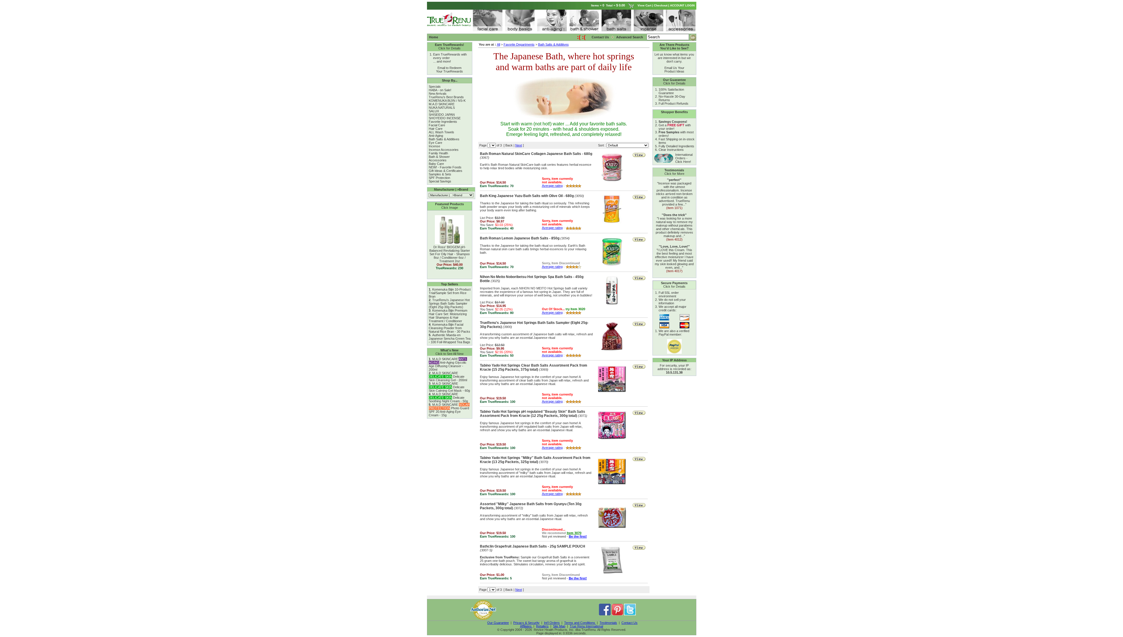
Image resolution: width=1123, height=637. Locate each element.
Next (518, 145)
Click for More (674, 173)
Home (433, 37)
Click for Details (449, 48)
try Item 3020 (575, 309)
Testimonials (608, 622)
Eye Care (435, 142)
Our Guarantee (498, 622)
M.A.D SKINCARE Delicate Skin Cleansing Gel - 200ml (448, 376)
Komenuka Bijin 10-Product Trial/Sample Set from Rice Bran (450, 293)
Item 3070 (574, 533)
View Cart (644, 5)
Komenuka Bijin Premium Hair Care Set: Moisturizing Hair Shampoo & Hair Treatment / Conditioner (448, 316)
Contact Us (600, 37)
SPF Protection (439, 177)
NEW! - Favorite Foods (445, 167)
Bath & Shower (439, 156)
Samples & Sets (440, 174)
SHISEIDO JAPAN (442, 114)
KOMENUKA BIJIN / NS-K (447, 100)
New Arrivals (438, 93)
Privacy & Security (526, 622)
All (498, 44)
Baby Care (436, 163)
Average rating (552, 185)
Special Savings (440, 181)
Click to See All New (449, 353)
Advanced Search (630, 37)
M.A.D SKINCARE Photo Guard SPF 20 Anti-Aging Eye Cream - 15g (449, 410)
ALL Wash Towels (441, 132)
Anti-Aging (436, 135)
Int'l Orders (552, 622)
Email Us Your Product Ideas (674, 69)
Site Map (559, 626)
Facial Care (437, 125)
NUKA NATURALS (442, 107)
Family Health (438, 153)
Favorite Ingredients (443, 121)
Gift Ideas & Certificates (445, 170)
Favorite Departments (519, 44)
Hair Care (435, 128)
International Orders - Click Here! (684, 158)
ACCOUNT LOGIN (682, 5)
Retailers (542, 626)
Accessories (438, 160)
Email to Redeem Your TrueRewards (449, 69)
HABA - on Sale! (440, 90)
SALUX (434, 111)
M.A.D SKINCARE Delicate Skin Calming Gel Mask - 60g (449, 387)
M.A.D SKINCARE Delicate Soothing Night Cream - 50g (448, 397)
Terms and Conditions (580, 622)
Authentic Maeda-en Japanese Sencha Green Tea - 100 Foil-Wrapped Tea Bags (450, 338)
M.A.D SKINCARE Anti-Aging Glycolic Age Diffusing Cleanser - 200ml (448, 364)
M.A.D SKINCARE (441, 104)
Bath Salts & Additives (444, 139)
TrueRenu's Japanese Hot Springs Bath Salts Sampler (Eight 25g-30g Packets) (449, 303)
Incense (434, 146)
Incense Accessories (444, 149)
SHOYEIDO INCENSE (445, 118)
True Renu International (586, 626)
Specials (435, 86)
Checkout (660, 5)
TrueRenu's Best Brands (446, 97)
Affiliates (526, 626)
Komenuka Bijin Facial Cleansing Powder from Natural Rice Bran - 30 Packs (449, 328)
